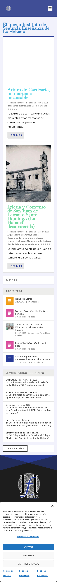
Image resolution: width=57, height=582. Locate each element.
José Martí (32, 106)
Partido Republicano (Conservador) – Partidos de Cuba (32, 358)
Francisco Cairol (23, 298)
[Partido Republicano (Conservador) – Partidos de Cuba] (10, 358)
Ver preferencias (28, 563)
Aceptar (29, 547)
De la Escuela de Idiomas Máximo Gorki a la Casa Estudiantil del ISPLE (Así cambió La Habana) (28, 410)
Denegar (28, 555)
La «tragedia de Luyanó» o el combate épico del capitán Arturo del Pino (28, 396)
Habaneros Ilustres (16, 106)
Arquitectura (13, 235)
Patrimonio (33, 244)
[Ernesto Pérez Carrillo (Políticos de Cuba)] (10, 313)
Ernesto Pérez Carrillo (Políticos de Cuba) (31, 312)
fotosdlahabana (28, 102)
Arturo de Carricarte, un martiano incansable (28, 93)
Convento (25, 235)
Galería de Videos (15, 448)
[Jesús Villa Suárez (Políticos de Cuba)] (10, 345)
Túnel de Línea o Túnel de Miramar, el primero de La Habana (29, 327)
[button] (52, 505)
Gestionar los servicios (28, 536)
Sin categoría (33, 302)
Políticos (31, 317)
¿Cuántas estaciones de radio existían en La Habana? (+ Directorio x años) (27, 383)
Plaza (47, 333)
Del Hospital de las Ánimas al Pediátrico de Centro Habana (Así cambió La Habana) (28, 424)
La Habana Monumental (27, 241)
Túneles (18, 335)
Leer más (15, 135)
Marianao (42, 106)
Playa (42, 333)
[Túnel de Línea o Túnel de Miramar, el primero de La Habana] (10, 326)
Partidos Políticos (35, 362)
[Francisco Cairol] (10, 301)
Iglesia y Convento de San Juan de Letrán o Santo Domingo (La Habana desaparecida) (26, 216)
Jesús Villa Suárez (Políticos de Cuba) (31, 344)
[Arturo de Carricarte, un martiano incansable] (28, 62)
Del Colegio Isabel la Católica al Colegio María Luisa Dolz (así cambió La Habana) (28, 436)
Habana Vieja (28, 238)
